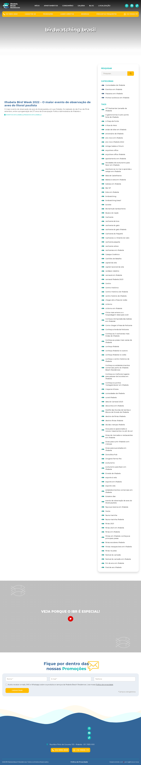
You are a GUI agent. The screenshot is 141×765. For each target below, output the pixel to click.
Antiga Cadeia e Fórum (114, 146)
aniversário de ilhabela (114, 134)
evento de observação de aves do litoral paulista (118, 502)
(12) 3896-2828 (61, 750)
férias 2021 (109, 524)
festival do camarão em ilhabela (118, 559)
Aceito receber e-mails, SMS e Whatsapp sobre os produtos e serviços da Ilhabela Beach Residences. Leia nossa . (60, 685)
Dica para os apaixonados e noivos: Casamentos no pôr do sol (119, 430)
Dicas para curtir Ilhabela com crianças (117, 443)
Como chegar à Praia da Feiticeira (118, 325)
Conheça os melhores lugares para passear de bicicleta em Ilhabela (117, 376)
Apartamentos (51, 6)
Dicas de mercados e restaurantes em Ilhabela (119, 436)
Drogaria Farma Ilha (113, 459)
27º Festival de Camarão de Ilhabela (116, 109)
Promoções (48, 14)
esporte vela (110, 486)
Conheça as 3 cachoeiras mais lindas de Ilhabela (117, 335)
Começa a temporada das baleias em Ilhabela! (118, 320)
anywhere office (111, 150)
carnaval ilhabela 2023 (114, 279)
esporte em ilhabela (113, 482)
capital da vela (111, 263)
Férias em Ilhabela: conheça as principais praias (117, 537)
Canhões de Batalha (113, 259)
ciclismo (108, 304)
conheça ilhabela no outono (116, 351)
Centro (108, 283)
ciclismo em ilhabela (113, 308)
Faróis (107, 511)
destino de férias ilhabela (115, 416)
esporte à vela (111, 478)
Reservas (85, 14)
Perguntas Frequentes (106, 14)
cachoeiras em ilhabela (114, 250)
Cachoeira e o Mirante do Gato (117, 238)
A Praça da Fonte (112, 121)
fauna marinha (111, 515)
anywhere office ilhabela (115, 154)
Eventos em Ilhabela (14, 115)
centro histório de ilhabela (115, 296)
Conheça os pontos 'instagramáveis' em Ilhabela (116, 384)
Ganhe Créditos (67, 14)
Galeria (81, 6)
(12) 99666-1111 (82, 750)
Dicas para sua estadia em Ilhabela (115, 449)
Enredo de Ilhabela (113, 473)
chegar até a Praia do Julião (116, 300)
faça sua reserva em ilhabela (116, 507)
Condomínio (67, 6)
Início (37, 6)
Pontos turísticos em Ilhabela (117, 98)
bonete (108, 205)
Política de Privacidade (79, 762)
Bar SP (108, 188)
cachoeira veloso (112, 246)
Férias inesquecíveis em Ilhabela (118, 547)
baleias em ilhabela (113, 184)
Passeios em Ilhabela (32, 115)
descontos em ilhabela (114, 406)
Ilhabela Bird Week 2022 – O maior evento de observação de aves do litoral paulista (47, 103)
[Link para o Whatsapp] (136, 385)
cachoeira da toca (112, 221)
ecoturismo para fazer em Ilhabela (115, 468)
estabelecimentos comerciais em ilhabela (119, 491)
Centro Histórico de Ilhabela (116, 292)
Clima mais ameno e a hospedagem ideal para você (116, 314)
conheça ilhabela (112, 347)
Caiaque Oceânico (112, 254)
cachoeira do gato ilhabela (115, 229)
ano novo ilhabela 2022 (114, 142)
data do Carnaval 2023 (114, 402)
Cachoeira (109, 217)
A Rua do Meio (111, 125)
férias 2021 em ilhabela (114, 528)
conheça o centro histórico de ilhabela (117, 360)
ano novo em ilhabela (114, 138)
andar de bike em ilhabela (115, 130)
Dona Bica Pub (111, 455)
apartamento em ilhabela (115, 159)
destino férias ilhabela (114, 421)
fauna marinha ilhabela (114, 519)
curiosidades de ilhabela (115, 393)
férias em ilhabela (112, 532)
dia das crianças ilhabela (115, 425)
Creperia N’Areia (111, 389)
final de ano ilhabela (113, 567)
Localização (104, 6)
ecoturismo (110, 463)
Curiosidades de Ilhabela (115, 85)
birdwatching (110, 196)
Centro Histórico (112, 288)
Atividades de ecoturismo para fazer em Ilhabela (117, 164)
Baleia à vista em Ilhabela (115, 180)
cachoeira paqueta (112, 242)
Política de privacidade (104, 685)
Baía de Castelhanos (113, 176)
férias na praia (111, 551)
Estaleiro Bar (110, 496)
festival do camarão (113, 555)
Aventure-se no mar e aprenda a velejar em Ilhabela (118, 170)
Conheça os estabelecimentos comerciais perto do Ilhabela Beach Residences (117, 367)
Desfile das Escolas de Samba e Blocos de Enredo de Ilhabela (118, 411)
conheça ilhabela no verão (115, 355)
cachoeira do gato (112, 225)
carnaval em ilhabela (113, 275)
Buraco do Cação (112, 213)
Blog (91, 6)
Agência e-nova (133, 762)
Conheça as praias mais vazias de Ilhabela (118, 341)
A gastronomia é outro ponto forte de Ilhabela (117, 116)
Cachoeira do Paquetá (114, 234)
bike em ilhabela (112, 192)
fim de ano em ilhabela (114, 563)
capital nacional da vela (114, 267)
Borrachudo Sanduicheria (115, 209)
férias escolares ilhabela (115, 542)
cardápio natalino (112, 271)
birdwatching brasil (113, 200)
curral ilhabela (111, 398)
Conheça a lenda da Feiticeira (117, 330)
